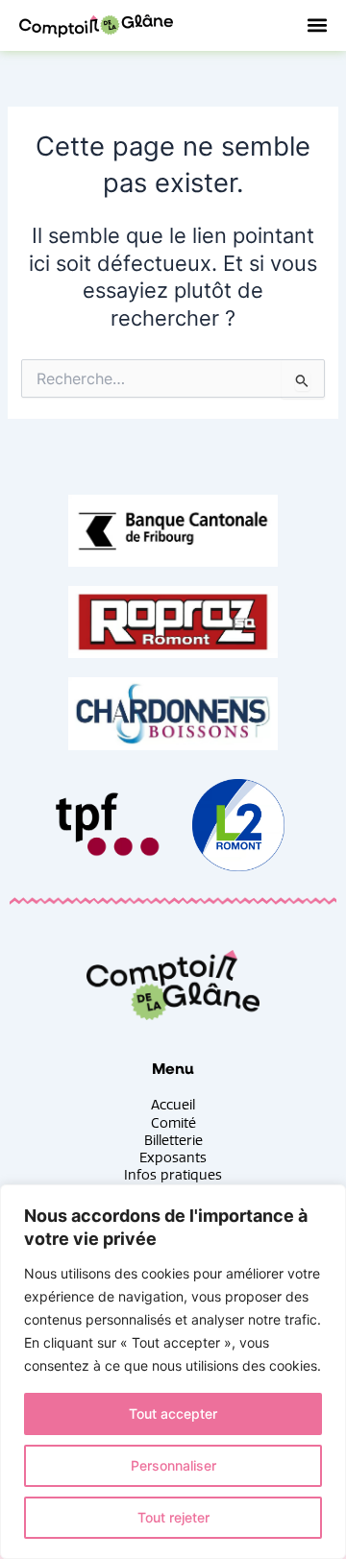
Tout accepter (173, 1413)
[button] (317, 25)
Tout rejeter (173, 1517)
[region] (173, 1371)
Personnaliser (173, 1465)
